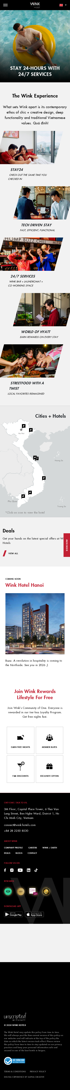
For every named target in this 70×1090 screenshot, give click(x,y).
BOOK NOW (66, 545)
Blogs (19, 852)
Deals (7, 852)
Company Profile (13, 847)
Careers (32, 847)
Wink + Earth (49, 847)
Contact (32, 852)
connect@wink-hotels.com (20, 825)
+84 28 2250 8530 (16, 830)
